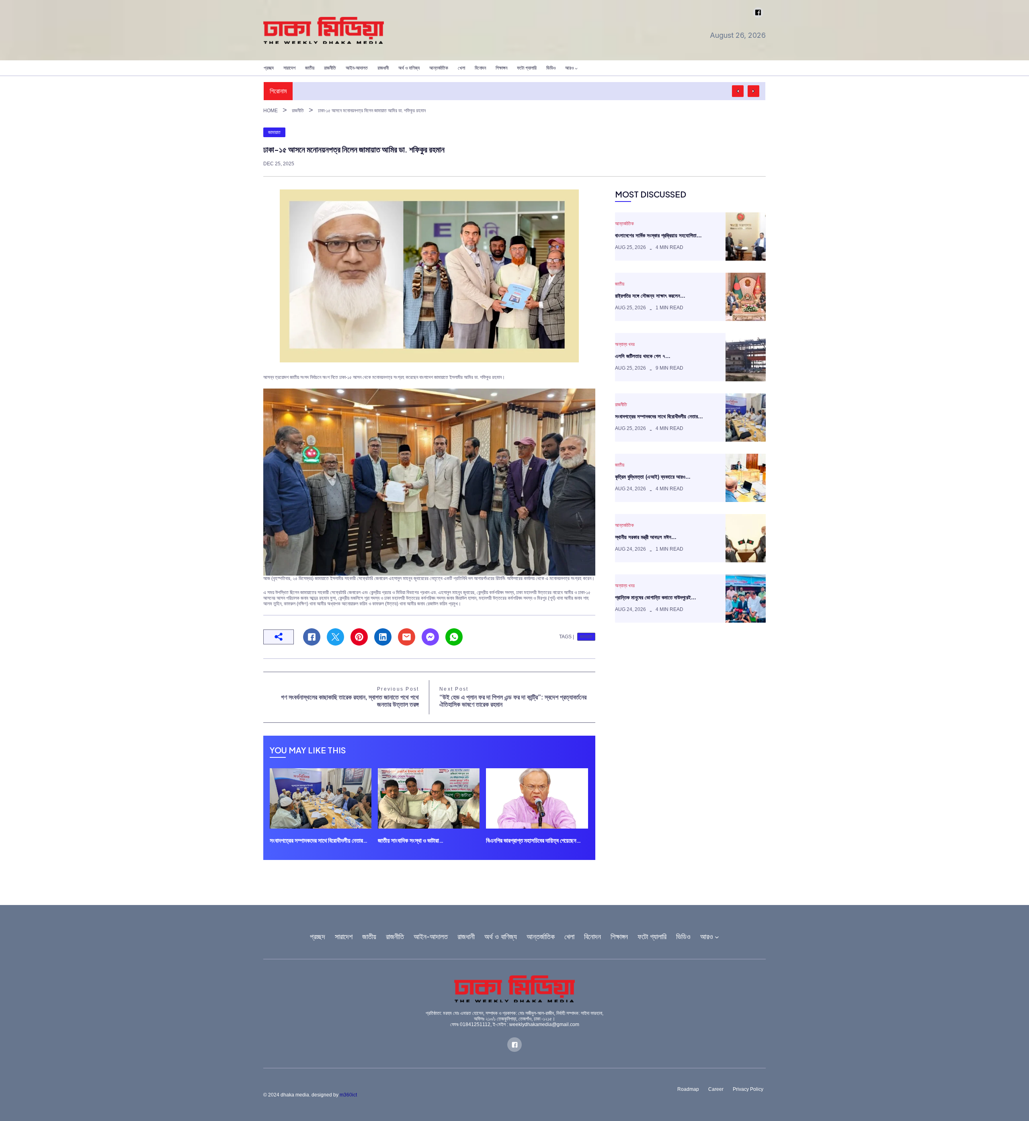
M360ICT (348, 1095)
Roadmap (688, 1089)
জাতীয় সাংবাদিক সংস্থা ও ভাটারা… (410, 840)
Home (270, 110)
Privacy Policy (748, 1089)
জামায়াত (274, 132)
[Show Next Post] (753, 91)
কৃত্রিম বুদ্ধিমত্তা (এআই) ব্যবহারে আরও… (653, 477)
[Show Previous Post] (738, 91)
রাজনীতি (298, 110)
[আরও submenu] (576, 68)
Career (716, 1089)
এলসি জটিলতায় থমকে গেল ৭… (642, 356)
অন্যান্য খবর (625, 344)
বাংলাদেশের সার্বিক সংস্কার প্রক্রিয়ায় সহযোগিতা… (658, 235)
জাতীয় (619, 284)
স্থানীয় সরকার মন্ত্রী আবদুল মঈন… (645, 537)
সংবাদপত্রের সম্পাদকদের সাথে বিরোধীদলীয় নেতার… (318, 840)
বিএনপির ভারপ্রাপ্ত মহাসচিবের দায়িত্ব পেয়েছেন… (533, 840)
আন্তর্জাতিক (624, 223)
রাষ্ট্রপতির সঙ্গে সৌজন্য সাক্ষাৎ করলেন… (650, 296)
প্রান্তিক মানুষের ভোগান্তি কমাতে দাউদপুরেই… (655, 597)
